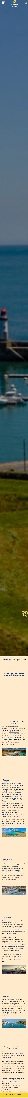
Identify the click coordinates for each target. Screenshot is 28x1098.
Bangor (21, 785)
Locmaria (5, 921)
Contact (24, 1091)
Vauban (16, 870)
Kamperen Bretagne (8, 659)
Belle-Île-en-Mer (14, 732)
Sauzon (10, 999)
